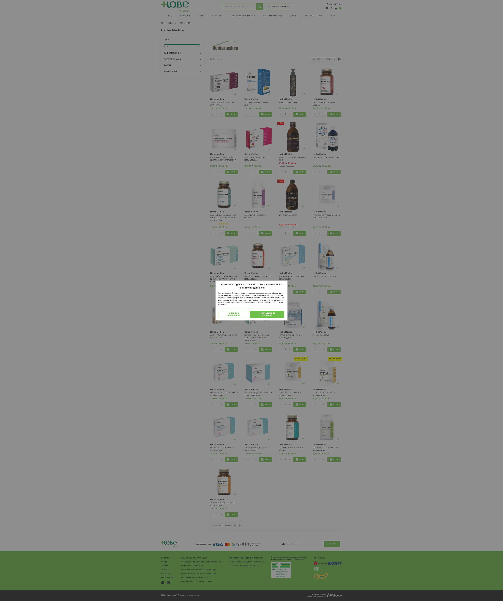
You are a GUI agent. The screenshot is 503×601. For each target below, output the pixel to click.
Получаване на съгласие (267, 314)
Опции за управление (233, 314)
